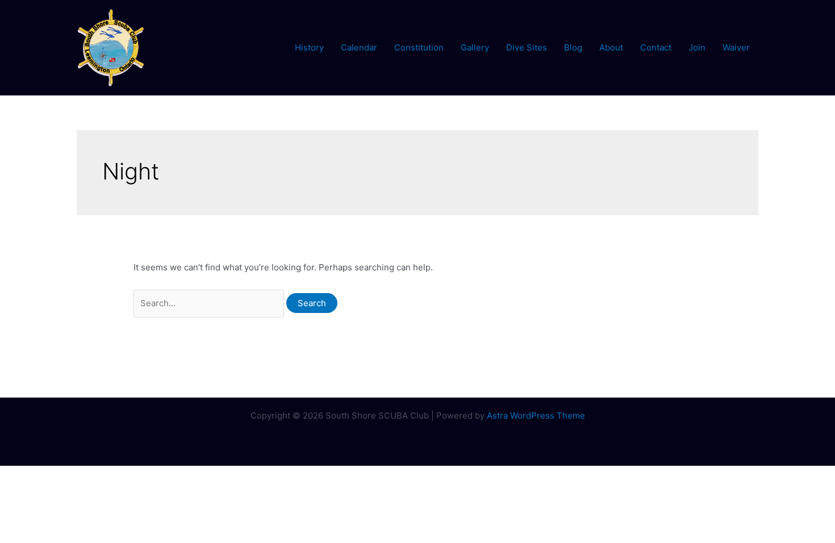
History (309, 47)
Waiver (736, 47)
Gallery (475, 47)
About (611, 47)
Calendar (359, 47)
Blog (573, 47)
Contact (655, 47)
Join (696, 47)
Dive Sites (526, 47)
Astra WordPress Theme (536, 415)
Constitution (419, 47)
